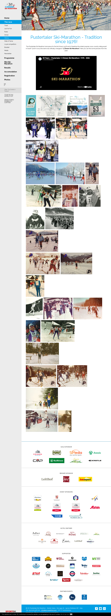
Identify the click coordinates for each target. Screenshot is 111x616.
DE (5, 84)
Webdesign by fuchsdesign (49, 612)
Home (6, 18)
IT (4, 85)
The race (8, 22)
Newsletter (7, 53)
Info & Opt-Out (65, 614)
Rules (6, 32)
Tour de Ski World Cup (8, 95)
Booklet (6, 47)
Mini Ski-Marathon (8, 63)
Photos (7, 80)
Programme (9, 58)
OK (71, 614)
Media (6, 50)
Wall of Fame (8, 41)
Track (6, 25)
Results (7, 68)
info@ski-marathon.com (49, 610)
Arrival (6, 35)
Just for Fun (8, 28)
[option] (66, 15)
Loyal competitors (10, 44)
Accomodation (10, 72)
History (6, 38)
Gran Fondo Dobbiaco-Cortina (9, 101)
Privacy (36, 612)
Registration (9, 76)
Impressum (29, 612)
